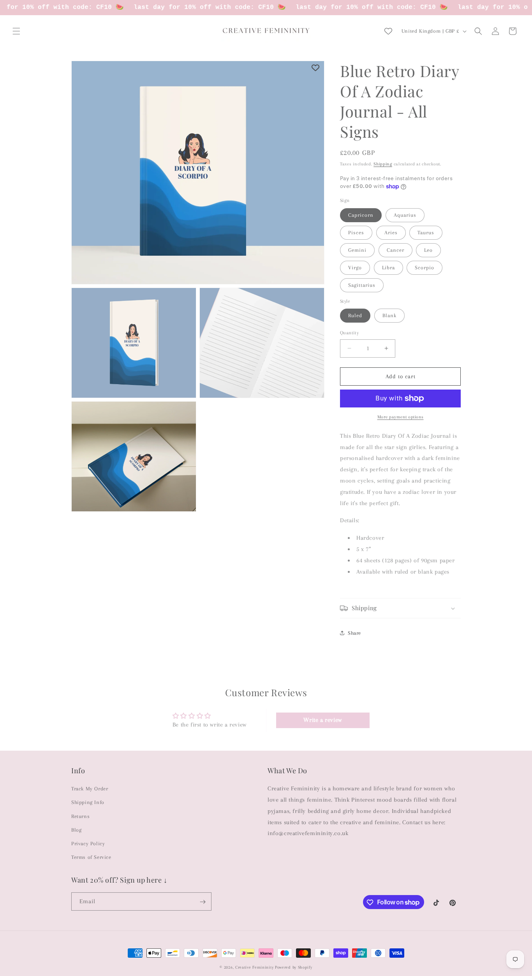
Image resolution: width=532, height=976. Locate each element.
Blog (76, 830)
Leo (428, 250)
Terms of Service (91, 857)
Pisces (356, 232)
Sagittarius (361, 285)
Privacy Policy (88, 843)
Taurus (425, 232)
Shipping (382, 164)
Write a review (322, 720)
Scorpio (424, 267)
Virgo (355, 267)
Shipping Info (87, 802)
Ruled (355, 315)
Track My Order (89, 789)
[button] (16, 31)
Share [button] (354, 633)
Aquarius (405, 215)
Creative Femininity (254, 967)
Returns (80, 816)
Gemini (357, 250)
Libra (388, 267)
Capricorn (360, 215)
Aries (391, 232)
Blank (389, 315)
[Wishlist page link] (388, 31)
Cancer (395, 250)
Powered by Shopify (293, 967)
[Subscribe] (202, 902)
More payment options (400, 417)
